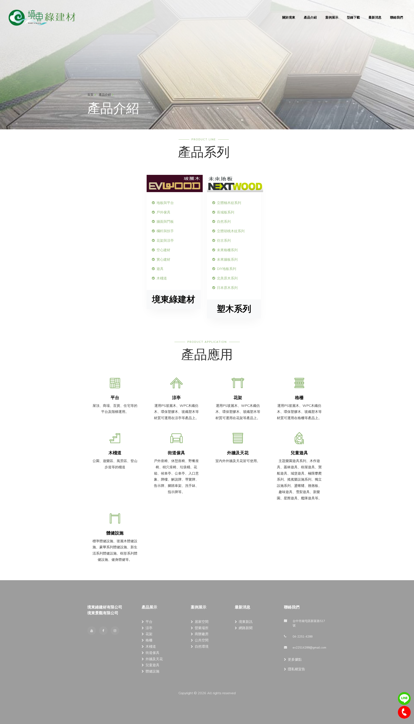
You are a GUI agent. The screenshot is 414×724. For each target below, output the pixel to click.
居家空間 (202, 621)
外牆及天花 (154, 659)
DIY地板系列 (226, 268)
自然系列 (224, 221)
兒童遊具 (152, 665)
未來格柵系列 (227, 250)
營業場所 (202, 628)
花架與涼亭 (165, 240)
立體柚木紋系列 (229, 203)
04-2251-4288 (404, 712)
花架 (149, 634)
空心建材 (163, 250)
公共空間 (202, 640)
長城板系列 (225, 212)
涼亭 (149, 628)
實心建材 (163, 259)
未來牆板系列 (227, 259)
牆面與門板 (165, 221)
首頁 (90, 95)
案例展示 (331, 17)
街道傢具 (152, 652)
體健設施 (152, 671)
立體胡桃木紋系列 (231, 231)
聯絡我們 (396, 17)
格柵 (149, 640)
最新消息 (375, 17)
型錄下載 (353, 17)
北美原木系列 (227, 278)
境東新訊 (245, 621)
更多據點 (295, 659)
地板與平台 (165, 203)
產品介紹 (310, 17)
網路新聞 (245, 628)
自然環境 (202, 646)
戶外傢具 (163, 212)
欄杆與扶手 (165, 231)
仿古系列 (224, 240)
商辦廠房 (202, 634)
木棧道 (162, 278)
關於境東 (288, 17)
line (404, 698)
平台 (149, 621)
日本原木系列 (227, 287)
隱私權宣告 (296, 669)
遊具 (160, 268)
